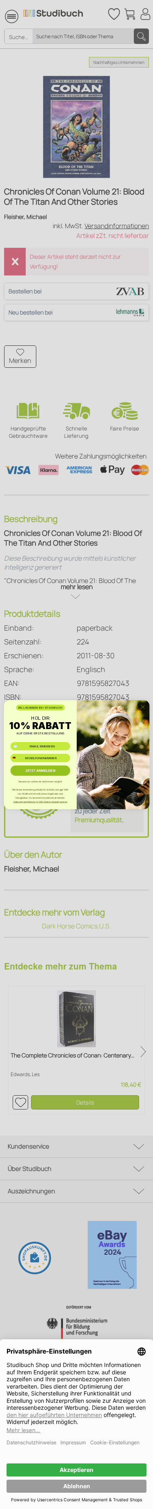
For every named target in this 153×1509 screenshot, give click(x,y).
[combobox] (17, 758)
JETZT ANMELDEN (40, 770)
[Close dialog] (142, 706)
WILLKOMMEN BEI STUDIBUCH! (40, 707)
